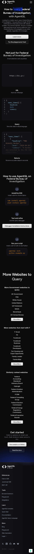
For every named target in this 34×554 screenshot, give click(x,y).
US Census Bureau (17, 315)
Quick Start (5, 511)
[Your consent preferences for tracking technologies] (30, 551)
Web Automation (7, 533)
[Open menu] (31, 2)
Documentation (6, 515)
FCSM (17, 394)
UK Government (17, 294)
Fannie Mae (17, 359)
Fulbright (17, 386)
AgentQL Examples (7, 508)
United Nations (17, 303)
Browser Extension (7, 493)
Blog (3, 526)
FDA (17, 297)
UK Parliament (17, 306)
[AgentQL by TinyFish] (8, 2)
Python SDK (5, 478)
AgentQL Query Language (10, 518)
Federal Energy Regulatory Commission (17, 410)
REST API (4, 485)
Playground (5, 497)
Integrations (5, 500)
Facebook (17, 338)
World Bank (17, 312)
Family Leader (17, 356)
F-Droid (17, 332)
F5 (17, 335)
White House (17, 300)
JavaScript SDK (6, 482)
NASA (17, 309)
